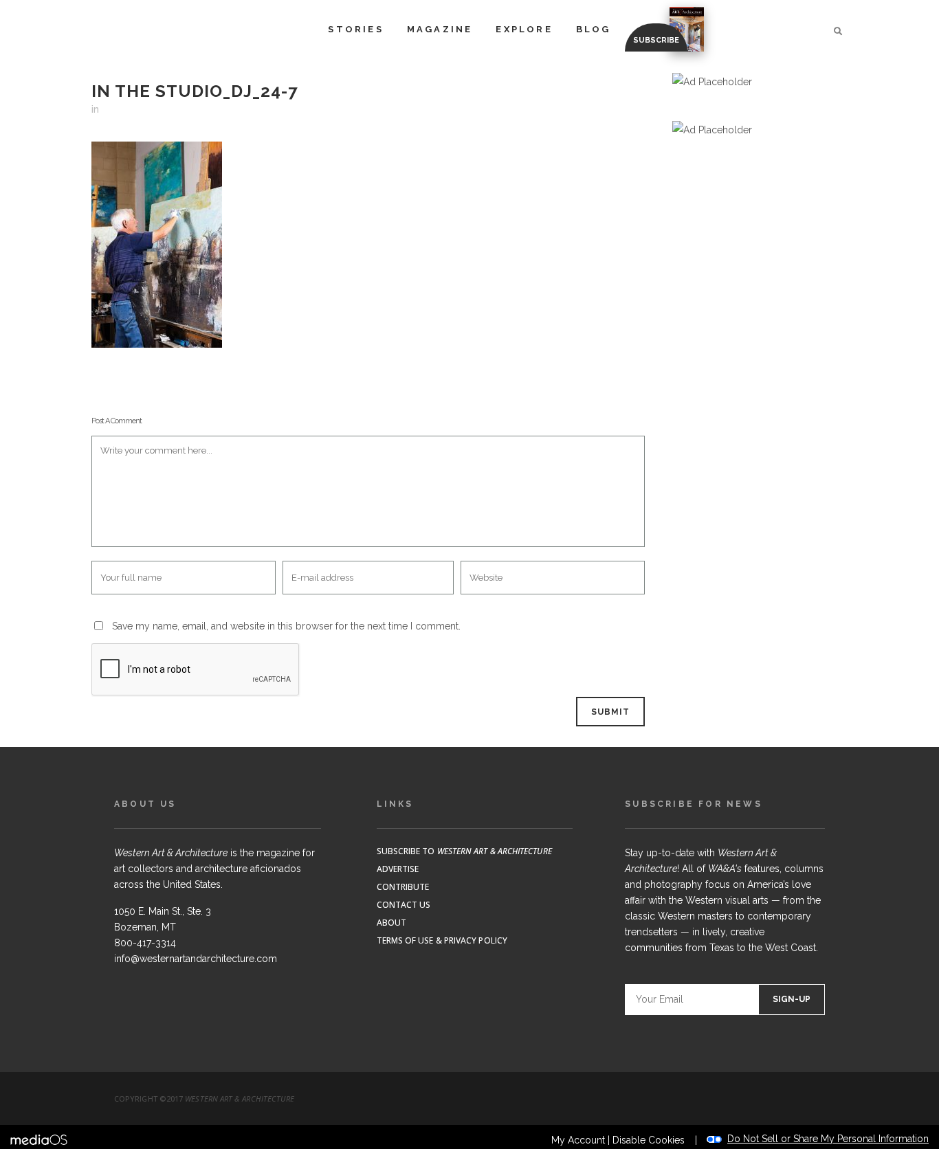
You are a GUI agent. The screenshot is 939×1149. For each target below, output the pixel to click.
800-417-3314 (145, 942)
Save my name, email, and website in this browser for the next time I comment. (286, 626)
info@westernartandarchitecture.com (195, 958)
